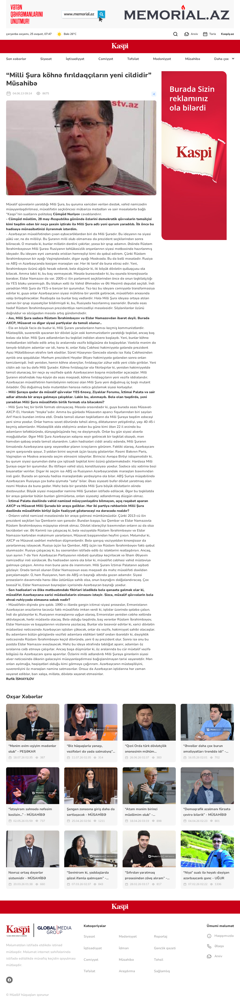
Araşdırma (127, 971)
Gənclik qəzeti (165, 948)
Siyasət (46, 59)
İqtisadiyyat (75, 59)
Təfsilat (133, 59)
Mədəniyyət (162, 59)
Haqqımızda (223, 936)
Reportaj (160, 936)
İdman (124, 948)
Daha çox (221, 59)
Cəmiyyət (105, 59)
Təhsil (158, 959)
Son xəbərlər (16, 59)
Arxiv (194, 34)
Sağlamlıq (162, 971)
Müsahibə (192, 59)
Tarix (212, 34)
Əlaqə (219, 946)
